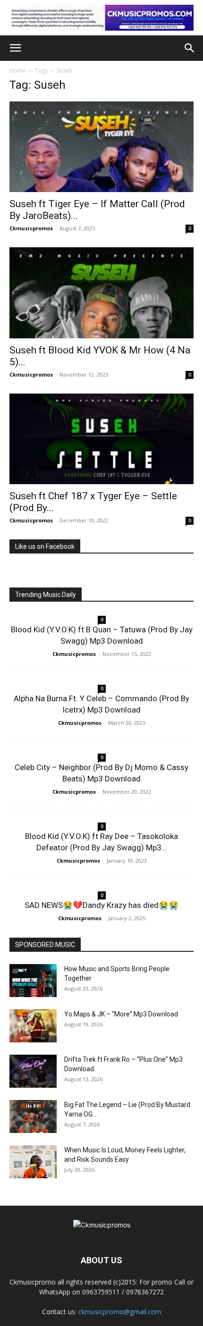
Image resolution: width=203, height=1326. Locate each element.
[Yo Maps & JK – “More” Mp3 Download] (33, 1025)
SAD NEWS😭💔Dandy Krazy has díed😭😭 (101, 905)
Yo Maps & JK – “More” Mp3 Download (121, 1014)
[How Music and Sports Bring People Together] (33, 980)
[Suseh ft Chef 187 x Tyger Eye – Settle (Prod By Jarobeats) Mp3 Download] (101, 439)
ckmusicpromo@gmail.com (119, 1311)
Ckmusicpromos (31, 228)
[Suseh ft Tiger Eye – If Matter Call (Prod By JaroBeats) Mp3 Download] (101, 147)
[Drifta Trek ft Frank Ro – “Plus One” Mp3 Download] (33, 1071)
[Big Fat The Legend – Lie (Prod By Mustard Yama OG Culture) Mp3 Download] (33, 1116)
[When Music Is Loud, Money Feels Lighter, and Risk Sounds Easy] (33, 1161)
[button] (15, 48)
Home (17, 71)
